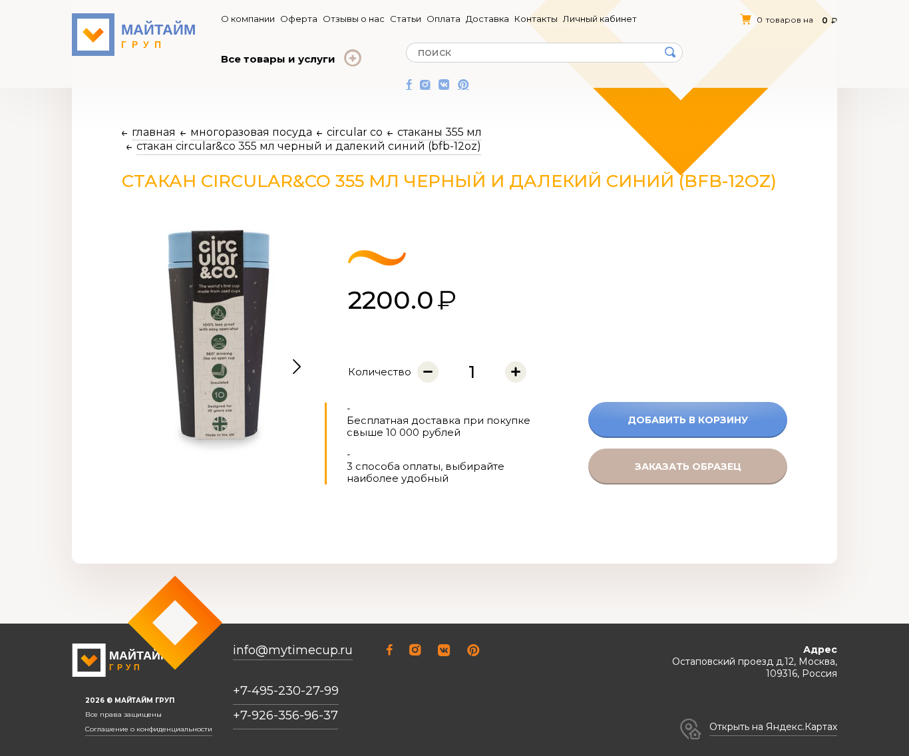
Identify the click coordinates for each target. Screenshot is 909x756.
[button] (296, 367)
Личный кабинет (600, 18)
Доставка (487, 18)
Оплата (443, 18)
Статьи (405, 18)
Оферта (298, 18)
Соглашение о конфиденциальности (148, 729)
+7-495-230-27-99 (286, 690)
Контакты (536, 18)
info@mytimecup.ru (293, 651)
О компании (248, 18)
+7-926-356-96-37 (285, 715)
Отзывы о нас (354, 18)
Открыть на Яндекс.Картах (773, 727)
